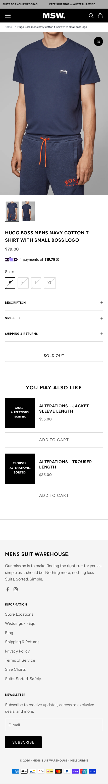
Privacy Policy (17, 651)
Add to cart (54, 439)
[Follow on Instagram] (15, 589)
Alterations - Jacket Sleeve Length (64, 409)
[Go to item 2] (28, 211)
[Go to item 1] (12, 211)
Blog (9, 632)
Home (8, 27)
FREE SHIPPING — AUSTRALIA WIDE (62, 4)
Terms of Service (20, 660)
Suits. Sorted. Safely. (23, 678)
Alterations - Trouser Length (65, 464)
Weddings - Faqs (20, 623)
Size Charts (15, 669)
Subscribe (23, 742)
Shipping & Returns (22, 641)
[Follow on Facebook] (7, 589)
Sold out (54, 355)
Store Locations (19, 614)
